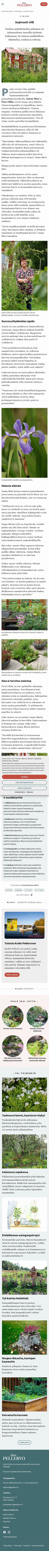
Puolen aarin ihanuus (12, 1028)
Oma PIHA (6, 1521)
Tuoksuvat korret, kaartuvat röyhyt (23, 1115)
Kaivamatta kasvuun (15, 1415)
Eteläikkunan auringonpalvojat (21, 1235)
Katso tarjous (12, 974)
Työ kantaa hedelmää (15, 1298)
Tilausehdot (7, 1545)
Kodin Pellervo (7, 11)
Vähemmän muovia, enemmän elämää (37, 1059)
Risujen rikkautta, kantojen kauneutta (18, 1360)
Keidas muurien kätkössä (37, 1029)
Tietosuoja (29, 792)
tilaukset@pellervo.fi (11, 1487)
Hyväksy (24, 777)
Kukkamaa (18, 890)
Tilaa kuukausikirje (10, 1537)
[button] (4, 4)
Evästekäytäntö (20, 792)
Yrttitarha (39, 890)
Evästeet (26, 1545)
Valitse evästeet (24, 788)
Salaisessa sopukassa (15, 1172)
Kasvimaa (9, 890)
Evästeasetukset (38, 1545)
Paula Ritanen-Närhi (30, 885)
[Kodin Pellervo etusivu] (24, 4)
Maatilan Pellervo (9, 1518)
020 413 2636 (8, 1483)
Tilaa (44, 4)
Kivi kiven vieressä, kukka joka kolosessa (12, 1059)
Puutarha (18, 11)
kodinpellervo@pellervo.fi (13, 1504)
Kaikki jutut (24, 1442)
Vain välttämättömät (24, 782)
